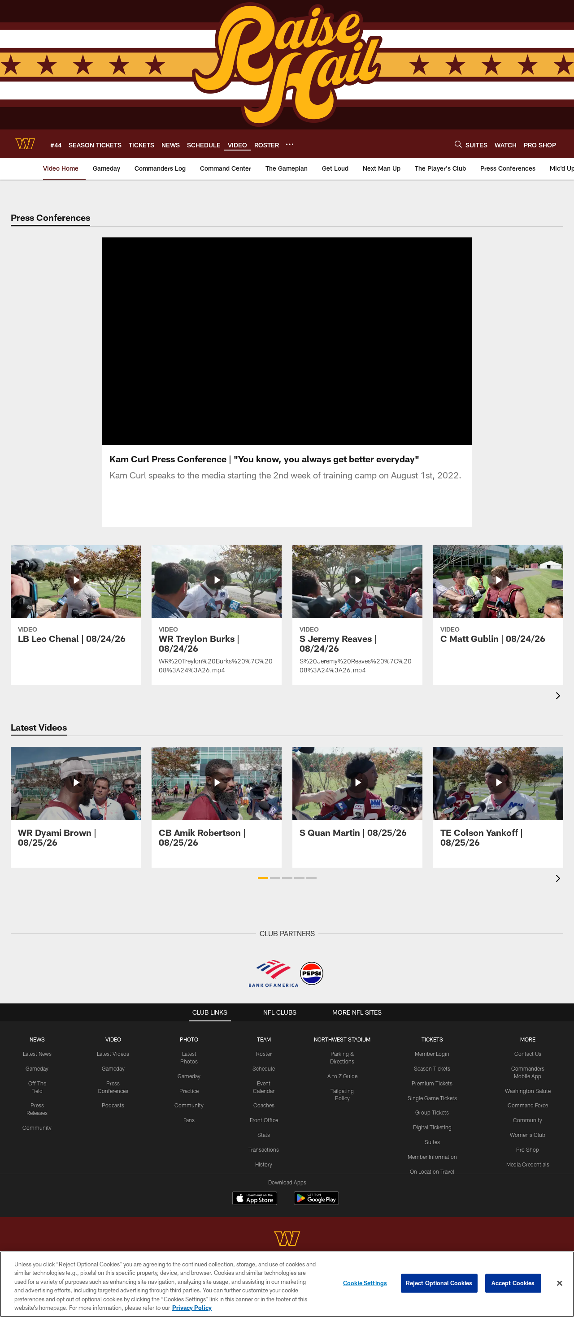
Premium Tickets (432, 1083)
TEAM (264, 1039)
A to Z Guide (342, 1076)
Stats (263, 1135)
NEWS (37, 1039)
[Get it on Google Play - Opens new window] (316, 1203)
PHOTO (189, 1039)
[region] (287, 1284)
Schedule (263, 1068)
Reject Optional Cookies (439, 1283)
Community (37, 1127)
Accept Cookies (513, 1283)
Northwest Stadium (342, 1039)
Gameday (37, 1068)
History (263, 1164)
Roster (264, 1053)
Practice (189, 1091)
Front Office (264, 1120)
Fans (189, 1120)
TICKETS (432, 1039)
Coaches (263, 1105)
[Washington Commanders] (287, 1239)
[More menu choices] (289, 144)
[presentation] (559, 697)
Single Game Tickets (432, 1098)
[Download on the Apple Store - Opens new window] (255, 1199)
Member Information (432, 1156)
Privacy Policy (192, 1307)
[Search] (458, 144)
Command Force (528, 1105)
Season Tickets (432, 1068)
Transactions (263, 1149)
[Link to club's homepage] (25, 144)
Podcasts (113, 1105)
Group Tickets (432, 1112)
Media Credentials (527, 1164)
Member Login (432, 1053)
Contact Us (527, 1053)
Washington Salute (528, 1091)
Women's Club (527, 1135)
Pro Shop (527, 1149)
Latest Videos (113, 1053)
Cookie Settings (365, 1283)
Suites (432, 1142)
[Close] (560, 1283)
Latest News (37, 1053)
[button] (258, 341)
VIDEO (113, 1039)
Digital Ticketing (432, 1127)
